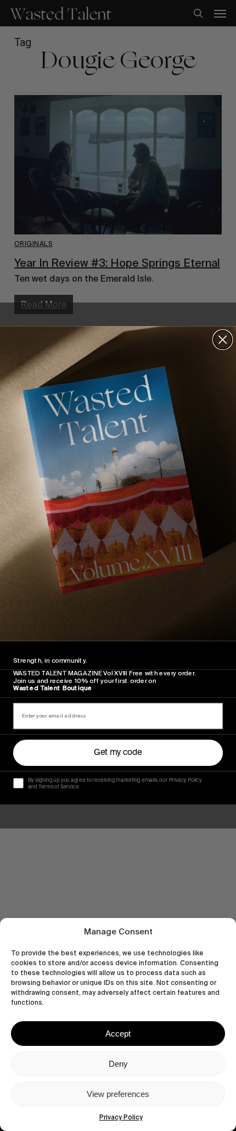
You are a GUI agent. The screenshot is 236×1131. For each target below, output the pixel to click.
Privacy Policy (121, 1117)
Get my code (118, 752)
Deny (118, 1063)
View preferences (118, 1094)
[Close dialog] (222, 340)
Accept (118, 1033)
